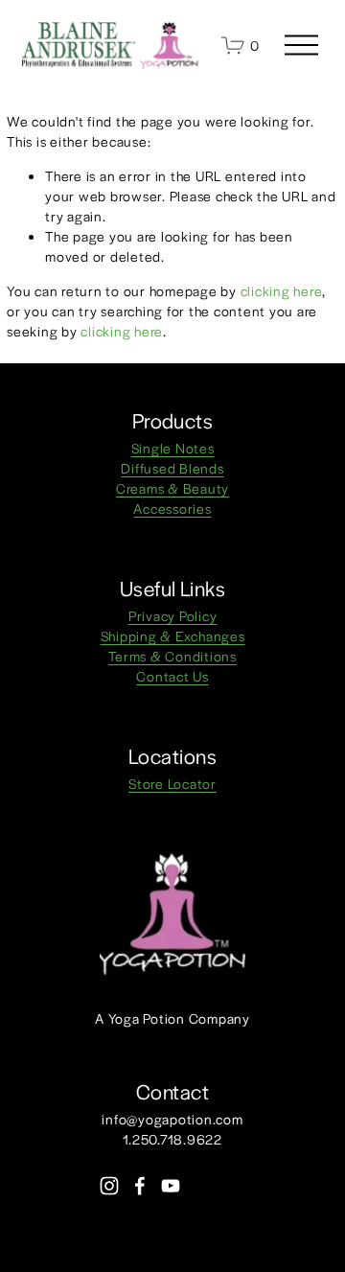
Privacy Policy (173, 615)
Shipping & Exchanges (173, 635)
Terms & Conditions (172, 655)
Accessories (172, 508)
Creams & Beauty (172, 487)
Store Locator (172, 783)
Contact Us (172, 675)
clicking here (282, 290)
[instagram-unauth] (109, 1185)
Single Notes (173, 447)
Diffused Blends (172, 467)
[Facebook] (140, 1185)
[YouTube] (170, 1185)
